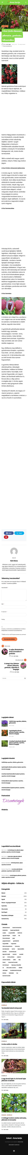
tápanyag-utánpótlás (16, 965)
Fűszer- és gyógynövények (9, 902)
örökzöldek (11, 973)
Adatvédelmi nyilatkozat (14, 1144)
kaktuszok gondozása (7, 946)
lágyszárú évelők (6, 954)
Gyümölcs (5, 26)
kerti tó (13, 949)
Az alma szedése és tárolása (9, 1044)
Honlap (3, 619)
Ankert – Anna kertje (14, 1138)
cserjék (4, 932)
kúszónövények (12, 951)
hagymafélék (5, 943)
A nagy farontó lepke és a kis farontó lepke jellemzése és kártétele (14, 1080)
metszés (14, 954)
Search (25, 678)
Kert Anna (14, 561)
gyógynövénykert (6, 940)
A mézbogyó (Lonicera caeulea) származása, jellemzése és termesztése (14, 1119)
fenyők (14, 935)
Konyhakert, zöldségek (7, 915)
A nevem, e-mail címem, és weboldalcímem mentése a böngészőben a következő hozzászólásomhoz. (14, 629)
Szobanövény (5, 918)
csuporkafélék (12, 932)
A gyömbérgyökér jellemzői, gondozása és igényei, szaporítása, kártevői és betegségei (16, 732)
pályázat (19, 957)
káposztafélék (21, 949)
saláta (14, 959)
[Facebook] (14, 1150)
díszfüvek (20, 932)
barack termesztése (17, 927)
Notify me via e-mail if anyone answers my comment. (14, 634)
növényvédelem (10, 957)
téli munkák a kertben (11, 967)
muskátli (21, 954)
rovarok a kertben (6, 959)
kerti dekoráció (6, 949)
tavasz (4, 962)
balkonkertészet (6, 927)
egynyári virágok (6, 935)
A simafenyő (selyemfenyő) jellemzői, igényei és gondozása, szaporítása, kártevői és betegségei (17, 742)
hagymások (13, 943)
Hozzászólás (5, 587)
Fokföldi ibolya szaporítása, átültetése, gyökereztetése (17, 722)
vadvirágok (5, 970)
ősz (17, 973)
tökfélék (20, 967)
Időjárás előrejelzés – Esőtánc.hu (13, 883)
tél (3, 967)
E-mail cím (4, 611)
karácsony (17, 946)
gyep (14, 938)
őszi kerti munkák (6, 975)
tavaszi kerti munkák (12, 962)
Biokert (3, 893)
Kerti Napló (4, 912)
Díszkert (4, 896)
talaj (19, 959)
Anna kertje (20, 1141)
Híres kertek (5, 909)
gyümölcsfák (16, 940)
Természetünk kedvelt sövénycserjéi (12, 1008)
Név (3, 604)
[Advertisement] (14, 114)
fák (19, 935)
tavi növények (6, 965)
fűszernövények (6, 938)
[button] (2, 2)
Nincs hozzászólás (7, 46)
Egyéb (3, 899)
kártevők (4, 951)
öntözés (4, 973)
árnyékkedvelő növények (15, 970)
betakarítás (5, 930)
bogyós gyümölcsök (14, 930)
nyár (4, 957)
